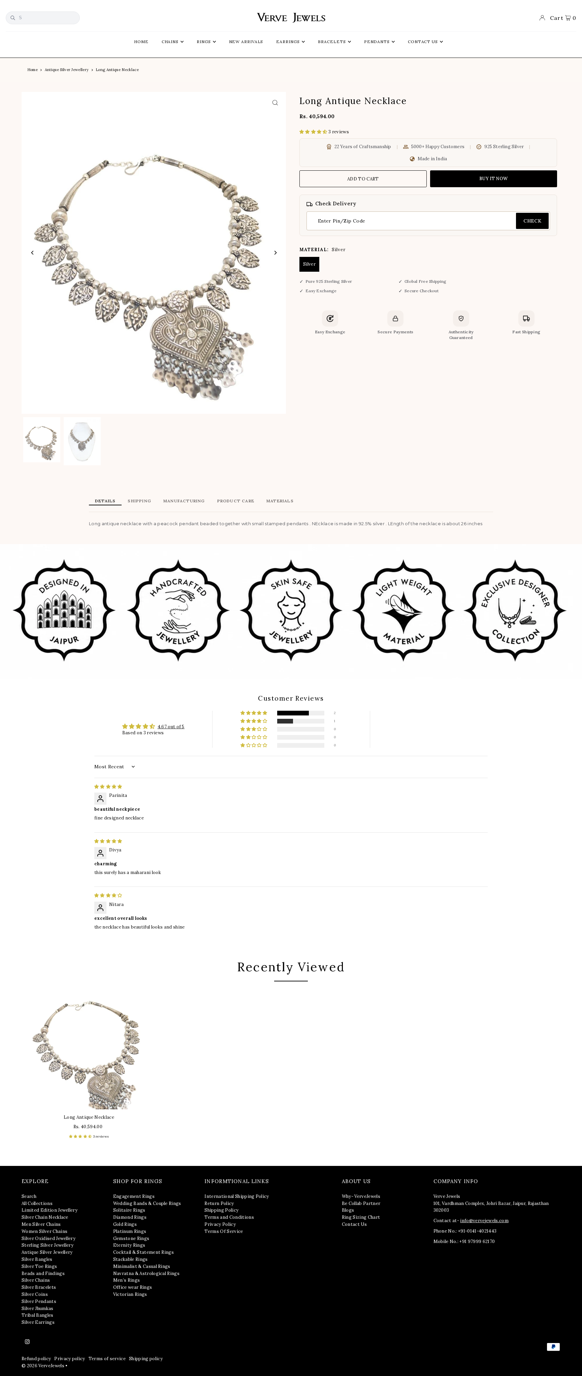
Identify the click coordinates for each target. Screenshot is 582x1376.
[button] (313, 132)
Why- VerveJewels (361, 1196)
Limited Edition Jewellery (49, 1210)
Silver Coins (35, 1294)
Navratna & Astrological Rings (146, 1273)
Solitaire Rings (129, 1210)
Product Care (235, 500)
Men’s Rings (126, 1280)
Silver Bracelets (39, 1287)
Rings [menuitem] (204, 41)
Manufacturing (184, 500)
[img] (108, 787)
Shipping (139, 500)
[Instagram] (27, 1342)
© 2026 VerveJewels (43, 1366)
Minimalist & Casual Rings (141, 1266)
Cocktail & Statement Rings (143, 1252)
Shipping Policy (221, 1210)
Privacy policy (69, 1359)
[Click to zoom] (275, 102)
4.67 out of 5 (171, 727)
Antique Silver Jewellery (67, 69)
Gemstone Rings (131, 1238)
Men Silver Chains (41, 1224)
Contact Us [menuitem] (423, 41)
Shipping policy (146, 1359)
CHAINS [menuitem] (170, 41)
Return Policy (219, 1203)
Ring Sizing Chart (361, 1217)
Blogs (348, 1210)
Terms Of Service (223, 1231)
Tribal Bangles (38, 1315)
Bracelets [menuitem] (332, 41)
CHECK (532, 221)
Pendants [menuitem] (377, 41)
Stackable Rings (130, 1259)
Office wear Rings (132, 1287)
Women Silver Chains (44, 1231)
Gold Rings (125, 1224)
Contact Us (354, 1224)
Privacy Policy (220, 1224)
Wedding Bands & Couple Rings (147, 1203)
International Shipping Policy (236, 1196)
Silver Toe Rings (39, 1266)
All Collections (37, 1203)
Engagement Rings (134, 1196)
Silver (309, 264)
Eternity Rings (129, 1245)
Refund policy (36, 1359)
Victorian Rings (130, 1294)
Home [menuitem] (141, 41)
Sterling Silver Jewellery (47, 1245)
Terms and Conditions (229, 1217)
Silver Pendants (39, 1301)
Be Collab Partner (361, 1203)
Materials (280, 500)
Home (32, 69)
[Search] (13, 18)
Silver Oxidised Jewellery (48, 1238)
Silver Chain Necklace (45, 1217)
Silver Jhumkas (38, 1308)
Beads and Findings (43, 1273)
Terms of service (107, 1359)
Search (29, 1196)
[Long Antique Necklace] (89, 1047)
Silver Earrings (38, 1322)
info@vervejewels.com (484, 1220)
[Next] (275, 252)
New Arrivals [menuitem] (246, 41)
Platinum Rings (130, 1231)
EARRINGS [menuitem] (287, 41)
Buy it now (493, 178)
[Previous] (32, 252)
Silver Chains (36, 1280)
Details (105, 500)
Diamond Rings (130, 1217)
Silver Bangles (37, 1259)
